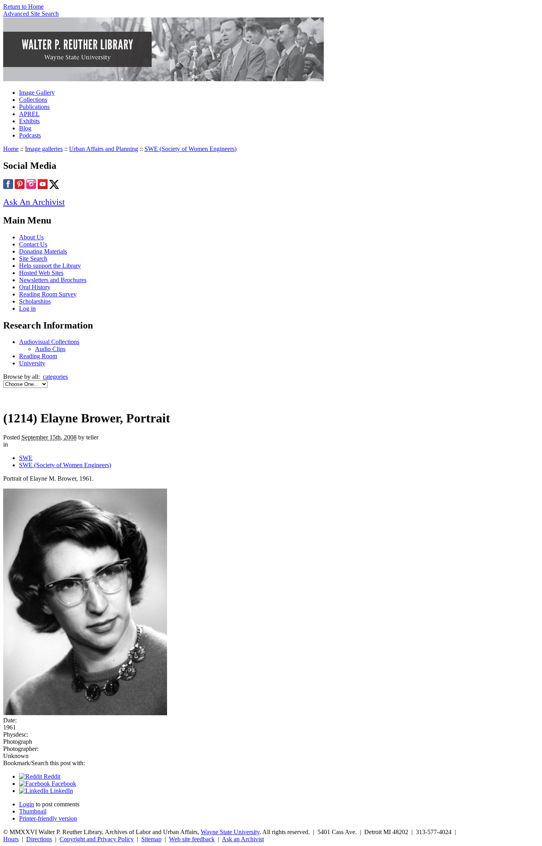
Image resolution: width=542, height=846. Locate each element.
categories (55, 376)
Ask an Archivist (243, 839)
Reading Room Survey (48, 294)
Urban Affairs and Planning (103, 148)
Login (26, 804)
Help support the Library (50, 265)
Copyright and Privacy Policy (97, 839)
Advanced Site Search (31, 13)
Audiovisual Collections (49, 341)
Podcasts (30, 135)
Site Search (33, 258)
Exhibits (29, 121)
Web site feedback (192, 839)
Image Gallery (37, 92)
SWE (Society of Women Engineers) (190, 148)
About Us (31, 237)
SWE (26, 458)
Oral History (34, 287)
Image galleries (44, 148)
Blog (25, 128)
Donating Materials (43, 251)
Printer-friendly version (48, 818)
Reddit (51, 776)
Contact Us (33, 244)
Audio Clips (50, 349)
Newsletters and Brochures (52, 280)
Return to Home (23, 6)
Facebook (63, 783)
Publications (34, 106)
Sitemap (151, 839)
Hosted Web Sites (41, 272)
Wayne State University (230, 832)
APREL (29, 114)
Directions (39, 839)
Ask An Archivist (34, 202)
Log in (27, 308)
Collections (33, 99)
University (32, 363)
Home (11, 148)
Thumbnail (32, 811)
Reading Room (38, 356)
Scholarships (35, 301)
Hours (11, 839)
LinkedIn (60, 790)
